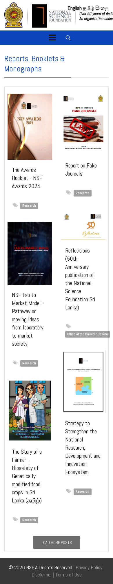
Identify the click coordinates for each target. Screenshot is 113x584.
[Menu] (52, 37)
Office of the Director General (88, 334)
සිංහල (102, 8)
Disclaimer (42, 574)
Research (29, 205)
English (75, 8)
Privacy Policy (89, 567)
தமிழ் (88, 8)
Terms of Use (68, 574)
